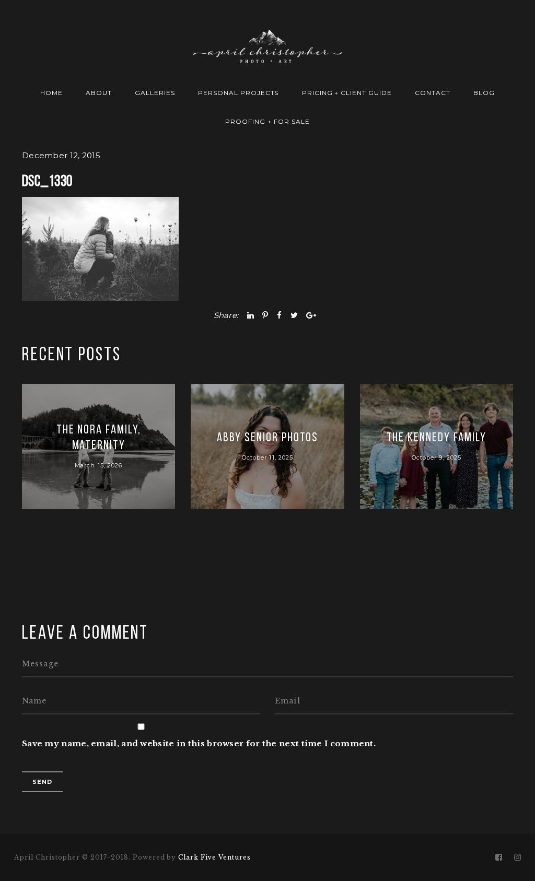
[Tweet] (294, 315)
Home (51, 93)
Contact (432, 93)
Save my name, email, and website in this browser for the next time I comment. (199, 743)
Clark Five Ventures (214, 857)
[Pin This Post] (265, 315)
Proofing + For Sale (267, 121)
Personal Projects (238, 93)
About (99, 93)
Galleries (155, 93)
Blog (484, 93)
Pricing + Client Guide (347, 93)
